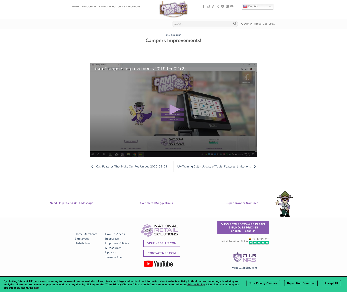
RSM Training (173, 35)
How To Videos (115, 234)
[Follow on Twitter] (217, 6)
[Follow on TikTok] (212, 6)
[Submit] (235, 24)
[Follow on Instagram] (208, 6)
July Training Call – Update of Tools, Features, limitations (214, 167)
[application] (173, 110)
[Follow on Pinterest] (222, 6)
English (253, 6)
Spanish (250, 231)
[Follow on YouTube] (231, 6)
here (37, 287)
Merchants (90, 234)
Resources (89, 6)
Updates (110, 252)
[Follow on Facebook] (203, 6)
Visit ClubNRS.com (244, 268)
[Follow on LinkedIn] (227, 6)
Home (76, 6)
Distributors (83, 243)
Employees (82, 239)
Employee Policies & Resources (119, 6)
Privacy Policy (196, 284)
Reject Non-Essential (300, 283)
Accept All (331, 283)
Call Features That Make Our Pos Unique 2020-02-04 (131, 167)
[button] (173, 109)
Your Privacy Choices (263, 283)
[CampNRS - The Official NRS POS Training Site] (173, 10)
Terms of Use (114, 257)
